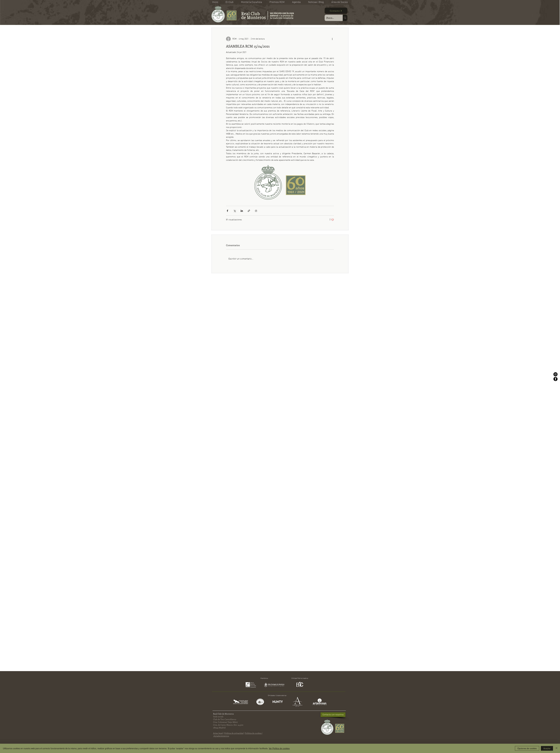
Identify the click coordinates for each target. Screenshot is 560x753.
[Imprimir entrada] (256, 210)
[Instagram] (555, 374)
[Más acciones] (332, 39)
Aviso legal (218, 733)
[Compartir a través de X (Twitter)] (234, 210)
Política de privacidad (234, 733)
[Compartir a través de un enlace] (248, 210)
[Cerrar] (556, 748)
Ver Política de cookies (279, 748)
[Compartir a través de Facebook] (227, 210)
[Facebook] (555, 379)
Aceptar (547, 748)
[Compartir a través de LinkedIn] (241, 210)
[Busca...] (345, 18)
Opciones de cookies (527, 748)
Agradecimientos (221, 735)
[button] (229, 2)
